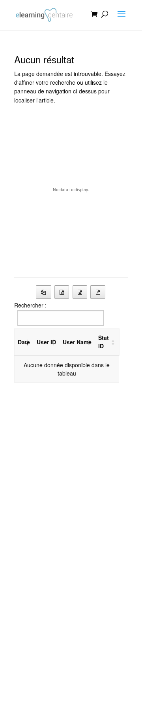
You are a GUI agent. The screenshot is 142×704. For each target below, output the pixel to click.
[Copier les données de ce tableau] (43, 292)
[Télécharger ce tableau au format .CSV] (80, 292)
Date (24, 342)
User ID (46, 342)
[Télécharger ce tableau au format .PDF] (97, 292)
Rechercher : (30, 305)
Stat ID (103, 342)
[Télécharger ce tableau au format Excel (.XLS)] (61, 292)
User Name (77, 342)
